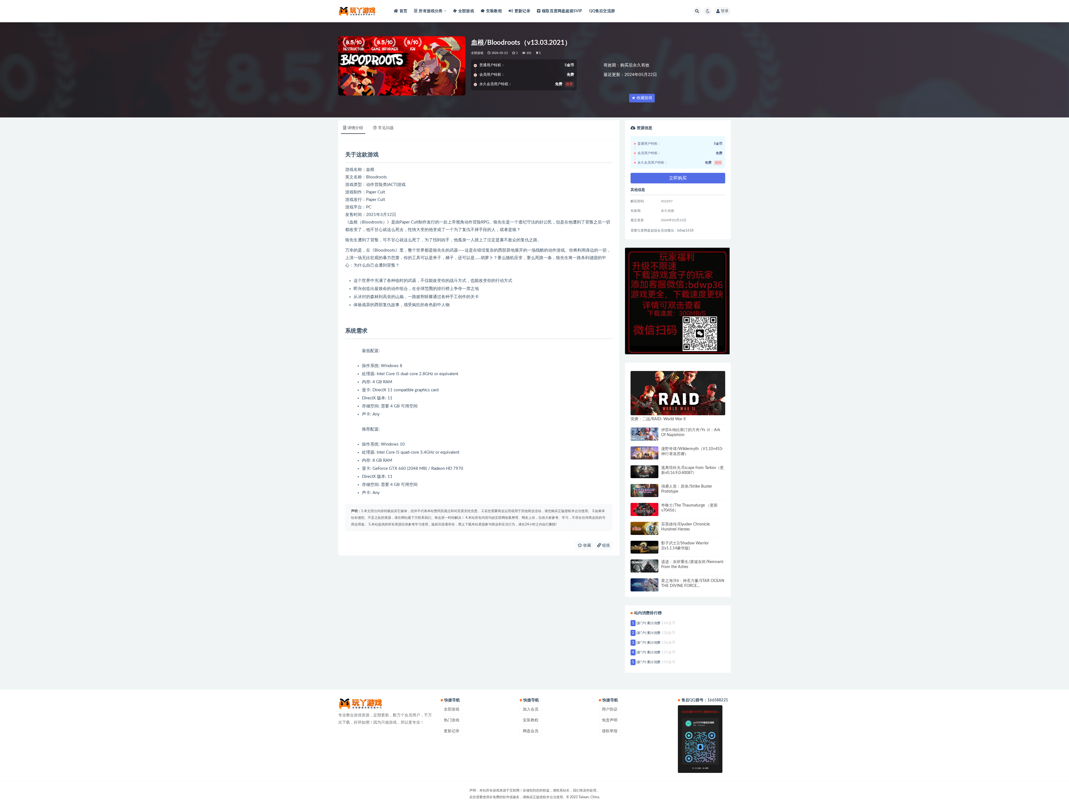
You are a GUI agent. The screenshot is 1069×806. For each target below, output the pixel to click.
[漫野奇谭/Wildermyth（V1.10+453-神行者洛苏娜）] (644, 452)
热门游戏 (451, 720)
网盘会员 (530, 731)
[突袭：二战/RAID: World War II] (678, 393)
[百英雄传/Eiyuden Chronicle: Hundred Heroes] (644, 528)
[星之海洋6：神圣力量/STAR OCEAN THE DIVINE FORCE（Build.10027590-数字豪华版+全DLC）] (644, 584)
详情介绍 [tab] (355, 128)
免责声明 (609, 720)
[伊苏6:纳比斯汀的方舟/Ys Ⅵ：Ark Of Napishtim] (644, 434)
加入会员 (530, 709)
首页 (403, 11)
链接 (605, 545)
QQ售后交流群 (602, 11)
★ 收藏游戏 (642, 98)
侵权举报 (609, 731)
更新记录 (522, 11)
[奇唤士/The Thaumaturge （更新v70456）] (644, 509)
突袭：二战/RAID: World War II (658, 419)
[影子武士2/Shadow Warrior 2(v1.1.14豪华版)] (644, 547)
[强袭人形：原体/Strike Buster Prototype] (644, 490)
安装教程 (494, 11)
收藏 (586, 545)
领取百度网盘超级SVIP (562, 11)
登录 (725, 11)
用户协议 (609, 709)
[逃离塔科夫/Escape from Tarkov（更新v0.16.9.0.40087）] (644, 471)
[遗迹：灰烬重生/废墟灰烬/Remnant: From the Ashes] (644, 565)
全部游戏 (466, 11)
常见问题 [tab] (386, 128)
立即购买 (678, 178)
